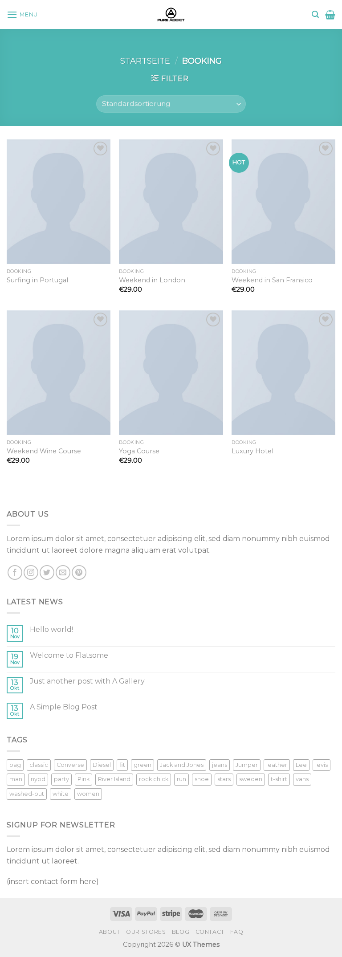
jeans (219, 765)
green (142, 765)
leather (276, 765)
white (61, 793)
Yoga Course (139, 451)
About (109, 931)
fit (122, 765)
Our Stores (146, 931)
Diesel (102, 765)
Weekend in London (152, 280)
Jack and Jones (182, 765)
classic (38, 765)
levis (321, 765)
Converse (70, 765)
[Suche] (315, 14)
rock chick (153, 779)
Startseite (145, 61)
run (181, 779)
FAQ (236, 931)
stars (224, 779)
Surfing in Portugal (37, 280)
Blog (180, 931)
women (88, 793)
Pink (83, 779)
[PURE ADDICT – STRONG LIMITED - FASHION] (171, 14)
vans (302, 779)
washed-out (26, 793)
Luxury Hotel (252, 451)
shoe (202, 779)
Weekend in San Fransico (272, 280)
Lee (301, 765)
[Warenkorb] (330, 14)
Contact (209, 931)
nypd (38, 779)
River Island (114, 779)
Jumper (247, 765)
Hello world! (51, 629)
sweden (250, 779)
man (15, 779)
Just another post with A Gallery (87, 681)
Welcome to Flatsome (69, 655)
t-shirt (279, 779)
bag (15, 765)
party (61, 779)
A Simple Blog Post (64, 707)
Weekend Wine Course (44, 451)
